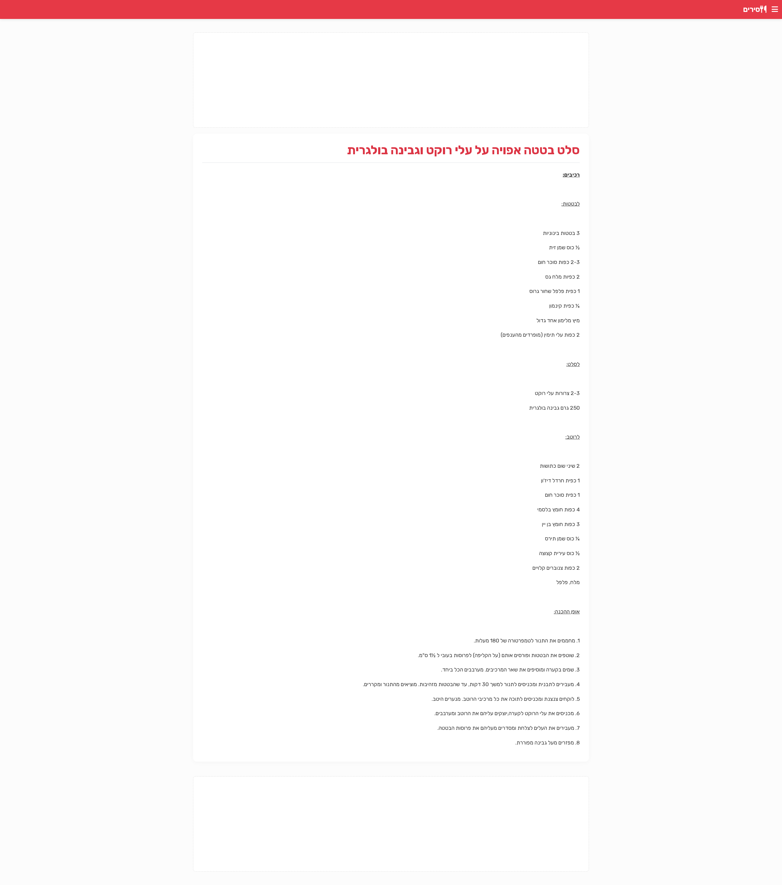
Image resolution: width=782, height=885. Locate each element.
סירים (751, 9)
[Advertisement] (391, 80)
